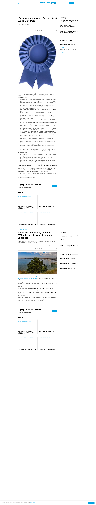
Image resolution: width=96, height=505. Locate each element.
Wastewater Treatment (31, 9)
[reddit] (39, 30)
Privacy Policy (32, 502)
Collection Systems (41, 9)
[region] (48, 503)
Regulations (67, 9)
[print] (56, 30)
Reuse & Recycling (59, 9)
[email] (41, 30)
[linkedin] (35, 30)
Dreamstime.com (53, 252)
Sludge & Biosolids (51, 9)
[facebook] (33, 30)
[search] (20, 3)
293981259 (45, 252)
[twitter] (37, 30)
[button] (18, 3)
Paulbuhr (49, 252)
